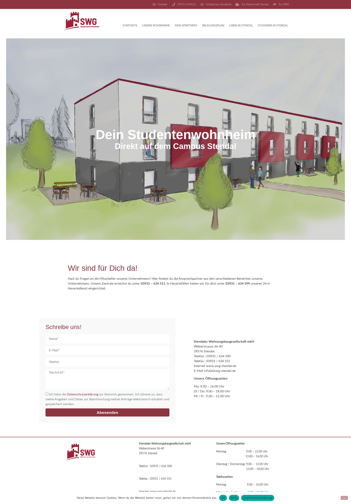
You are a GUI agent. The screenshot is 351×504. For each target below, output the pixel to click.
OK (223, 497)
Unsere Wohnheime (156, 25)
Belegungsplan (213, 25)
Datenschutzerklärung (82, 394)
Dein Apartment (186, 25)
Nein (234, 497)
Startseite (130, 25)
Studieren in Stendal (273, 25)
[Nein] (344, 498)
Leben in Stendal (241, 25)
